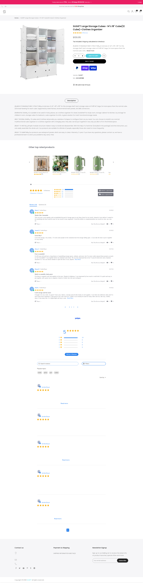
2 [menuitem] (71, 307)
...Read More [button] (77, 259)
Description (71, 101)
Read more (90, 51)
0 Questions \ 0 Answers (36, 193)
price (45, 373)
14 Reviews (85, 33)
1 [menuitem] (69, 307)
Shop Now (81, 6)
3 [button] (75, 530)
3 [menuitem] (73, 307)
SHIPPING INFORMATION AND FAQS (65, 553)
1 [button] (67, 530)
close (140, 2)
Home (16, 18)
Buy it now (89, 61)
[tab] (33, 205)
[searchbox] (57, 363)
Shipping (85, 42)
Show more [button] (64, 373)
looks (39, 373)
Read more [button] (64, 403)
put (51, 373)
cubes (56, 373)
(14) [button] (63, 189)
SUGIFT (81, 75)
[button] (29, 162)
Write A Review (71, 354)
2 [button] (71, 530)
